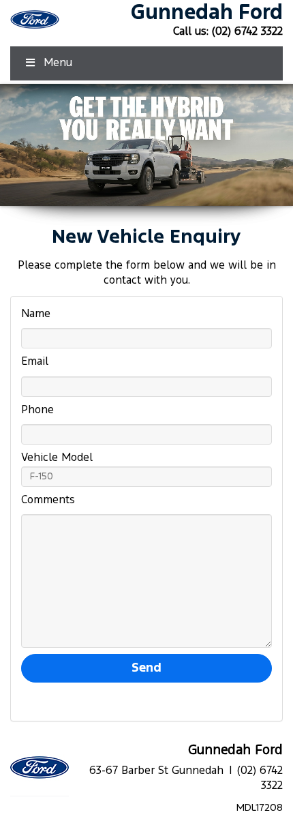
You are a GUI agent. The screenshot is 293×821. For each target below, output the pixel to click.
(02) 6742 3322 (247, 32)
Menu (58, 63)
